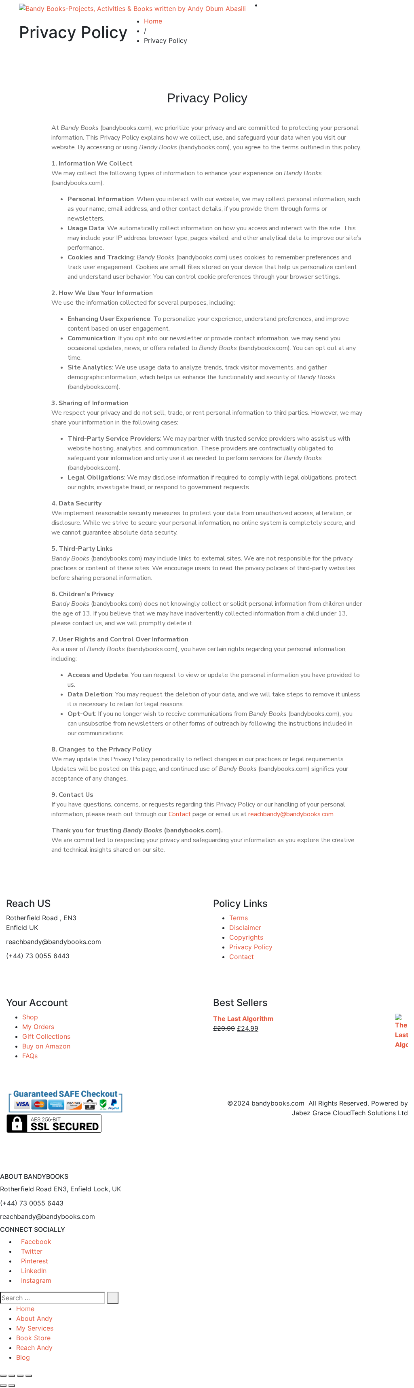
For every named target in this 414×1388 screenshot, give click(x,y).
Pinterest (34, 1261)
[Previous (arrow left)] (3, 1385)
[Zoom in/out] (3, 1376)
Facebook (36, 1241)
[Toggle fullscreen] (11, 1376)
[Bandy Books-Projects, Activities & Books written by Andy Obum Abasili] (132, 8)
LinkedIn (33, 1271)
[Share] (20, 1376)
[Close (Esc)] (28, 1376)
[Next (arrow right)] (11, 1385)
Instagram (36, 1280)
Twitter (31, 1251)
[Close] (2, 1168)
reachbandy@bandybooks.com (291, 814)
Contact (180, 814)
